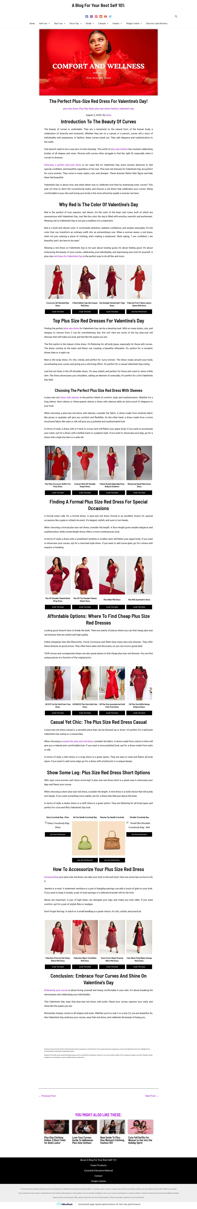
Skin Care (58, 23)
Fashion (116, 23)
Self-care (43, 23)
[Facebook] (86, 16)
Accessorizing (51, 877)
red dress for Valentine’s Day (67, 256)
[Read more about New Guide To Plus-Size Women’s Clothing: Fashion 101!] (112, 1126)
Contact (98, 1176)
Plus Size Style (86, 108)
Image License (98, 1181)
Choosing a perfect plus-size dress (62, 165)
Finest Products (98, 1165)
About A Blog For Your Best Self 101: (98, 1160)
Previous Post (47, 1096)
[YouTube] (105, 16)
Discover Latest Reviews (156, 23)
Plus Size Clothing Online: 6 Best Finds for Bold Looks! (55, 1140)
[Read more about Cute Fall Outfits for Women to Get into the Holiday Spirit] (140, 1126)
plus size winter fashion (106, 108)
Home (32, 23)
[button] (176, 16)
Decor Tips (74, 23)
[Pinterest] (96, 16)
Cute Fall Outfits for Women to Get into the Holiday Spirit (140, 1140)
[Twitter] (110, 16)
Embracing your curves (56, 990)
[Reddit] (100, 16)
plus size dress (70, 108)
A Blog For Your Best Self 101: (98, 5)
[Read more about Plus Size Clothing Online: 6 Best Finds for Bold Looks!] (56, 1126)
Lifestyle (102, 23)
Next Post (151, 1096)
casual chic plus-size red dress (77, 741)
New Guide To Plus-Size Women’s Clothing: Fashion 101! (112, 1140)
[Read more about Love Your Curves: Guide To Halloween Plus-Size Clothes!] (84, 1126)
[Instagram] (91, 16)
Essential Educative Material (98, 1170)
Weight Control (132, 23)
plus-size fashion (119, 149)
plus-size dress (71, 328)
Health (88, 23)
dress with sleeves (69, 397)
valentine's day (126, 108)
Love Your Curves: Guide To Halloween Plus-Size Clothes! (82, 1140)
